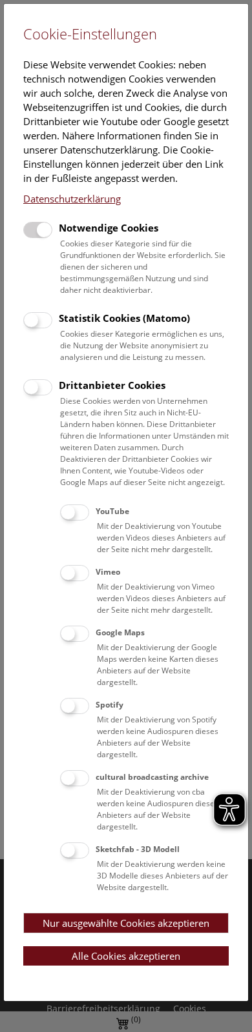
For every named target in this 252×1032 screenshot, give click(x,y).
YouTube (112, 511)
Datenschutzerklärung (72, 198)
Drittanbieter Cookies (112, 385)
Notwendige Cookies (108, 227)
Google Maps (120, 632)
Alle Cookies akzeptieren (126, 955)
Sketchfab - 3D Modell (138, 849)
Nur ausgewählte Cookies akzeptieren (126, 923)
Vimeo (108, 571)
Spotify (109, 704)
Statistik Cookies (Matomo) (124, 318)
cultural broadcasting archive (152, 776)
